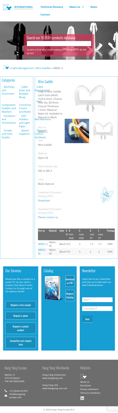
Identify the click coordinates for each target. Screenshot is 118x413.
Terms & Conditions (90, 392)
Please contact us (48, 217)
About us (74, 7)
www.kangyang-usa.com (54, 388)
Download (44, 200)
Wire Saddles (43, 68)
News (93, 7)
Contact (45, 14)
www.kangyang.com (52, 378)
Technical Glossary (51, 7)
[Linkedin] (82, 398)
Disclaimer (85, 385)
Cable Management (22, 68)
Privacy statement (89, 389)
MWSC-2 (43, 244)
